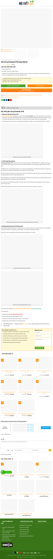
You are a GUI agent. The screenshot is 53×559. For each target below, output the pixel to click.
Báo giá (36, 555)
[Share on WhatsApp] (2, 100)
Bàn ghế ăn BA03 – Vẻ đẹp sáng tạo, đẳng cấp (26, 392)
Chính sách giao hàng (24, 529)
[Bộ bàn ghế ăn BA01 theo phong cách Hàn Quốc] (44, 384)
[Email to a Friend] (9, 100)
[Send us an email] (15, 552)
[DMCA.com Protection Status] (7, 544)
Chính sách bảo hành (24, 527)
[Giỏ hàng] (51, 3)
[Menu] (2, 2)
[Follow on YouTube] (21, 552)
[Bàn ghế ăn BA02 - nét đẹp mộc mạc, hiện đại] (26, 363)
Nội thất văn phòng (38, 95)
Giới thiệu (14, 555)
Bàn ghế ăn (10, 59)
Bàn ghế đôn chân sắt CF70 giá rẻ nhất (9, 474)
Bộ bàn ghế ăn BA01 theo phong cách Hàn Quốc (44, 392)
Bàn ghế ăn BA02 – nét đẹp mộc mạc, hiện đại (26, 371)
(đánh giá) (8, 64)
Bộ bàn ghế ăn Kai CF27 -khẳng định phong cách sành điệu (9, 414)
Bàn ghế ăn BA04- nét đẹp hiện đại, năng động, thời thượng (9, 392)
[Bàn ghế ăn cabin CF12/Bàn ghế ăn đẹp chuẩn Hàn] (44, 363)
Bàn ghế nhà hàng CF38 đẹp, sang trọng (43, 475)
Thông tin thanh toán (12, 108)
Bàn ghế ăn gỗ (17, 59)
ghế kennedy (16, 97)
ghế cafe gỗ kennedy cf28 (8, 97)
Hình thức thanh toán (24, 531)
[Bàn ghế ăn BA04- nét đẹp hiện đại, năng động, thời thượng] (9, 384)
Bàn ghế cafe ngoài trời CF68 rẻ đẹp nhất (26, 475)
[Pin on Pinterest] (11, 100)
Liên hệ (44, 555)
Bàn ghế (7, 95)
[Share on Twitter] (6, 100)
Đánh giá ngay (45, 427)
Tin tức (40, 555)
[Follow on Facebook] (13, 552)
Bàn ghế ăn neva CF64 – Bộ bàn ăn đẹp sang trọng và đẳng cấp (26, 414)
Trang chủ (9, 555)
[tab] (3, 108)
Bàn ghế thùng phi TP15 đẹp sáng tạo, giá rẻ (44, 494)
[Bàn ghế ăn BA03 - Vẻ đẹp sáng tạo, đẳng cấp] (26, 384)
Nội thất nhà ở (4, 59)
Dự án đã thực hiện (25, 555)
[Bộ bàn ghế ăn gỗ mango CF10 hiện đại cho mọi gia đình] (9, 363)
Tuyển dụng (32, 555)
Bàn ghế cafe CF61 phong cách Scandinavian (26, 514)
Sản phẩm (19, 555)
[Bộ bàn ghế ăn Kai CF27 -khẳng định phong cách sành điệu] (9, 405)
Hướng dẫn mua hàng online (26, 525)
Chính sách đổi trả (24, 534)
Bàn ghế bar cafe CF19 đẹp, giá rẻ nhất (9, 493)
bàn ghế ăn (25, 323)
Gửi (50, 450)
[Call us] (17, 552)
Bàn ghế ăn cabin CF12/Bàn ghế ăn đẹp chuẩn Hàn (44, 371)
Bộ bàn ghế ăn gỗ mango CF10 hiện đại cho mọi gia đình (9, 371)
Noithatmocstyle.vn (32, 557)
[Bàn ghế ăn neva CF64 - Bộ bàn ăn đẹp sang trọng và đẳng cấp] (26, 405)
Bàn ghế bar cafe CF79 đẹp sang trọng (9, 513)
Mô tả (3, 108)
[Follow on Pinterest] (19, 552)
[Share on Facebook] (4, 100)
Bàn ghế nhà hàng (24, 95)
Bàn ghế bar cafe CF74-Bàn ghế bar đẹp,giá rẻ (26, 494)
